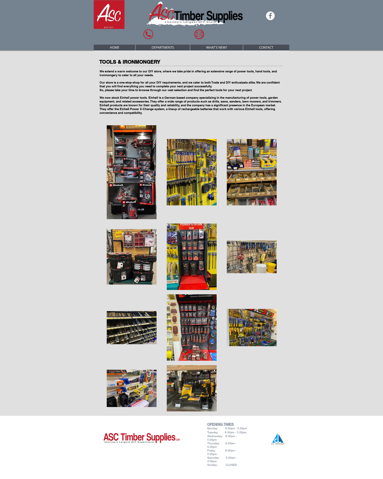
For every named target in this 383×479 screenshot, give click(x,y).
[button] (162, 47)
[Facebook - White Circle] (270, 15)
